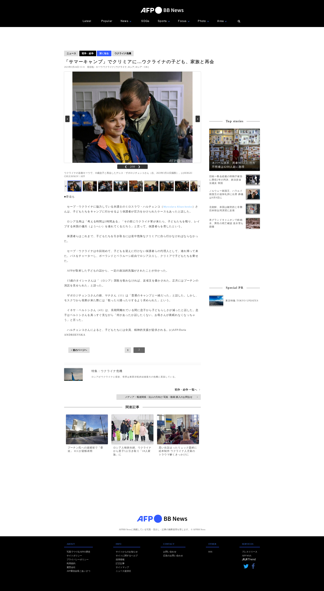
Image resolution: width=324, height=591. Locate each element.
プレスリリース (249, 551)
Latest (87, 21)
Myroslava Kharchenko (178, 206)
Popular (106, 21)
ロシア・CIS (141, 67)
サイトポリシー (74, 555)
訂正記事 (120, 563)
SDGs (145, 21)
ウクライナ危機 (123, 53)
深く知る (104, 53)
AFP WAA (246, 555)
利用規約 (71, 563)
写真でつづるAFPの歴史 (78, 551)
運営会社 (71, 567)
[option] (75, 186)
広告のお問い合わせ (173, 555)
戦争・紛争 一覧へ (187, 389)
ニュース (71, 53)
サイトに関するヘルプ (127, 555)
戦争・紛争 (88, 53)
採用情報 (120, 559)
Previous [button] (66, 186)
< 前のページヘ (79, 350)
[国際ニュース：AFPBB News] (162, 10)
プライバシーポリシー (78, 559)
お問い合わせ (169, 551)
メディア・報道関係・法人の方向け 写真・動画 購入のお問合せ (161, 397)
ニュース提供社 (123, 571)
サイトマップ (122, 567)
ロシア (131, 67)
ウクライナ (121, 67)
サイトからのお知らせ (127, 551)
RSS (210, 551)
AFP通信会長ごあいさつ (78, 571)
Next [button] (199, 186)
